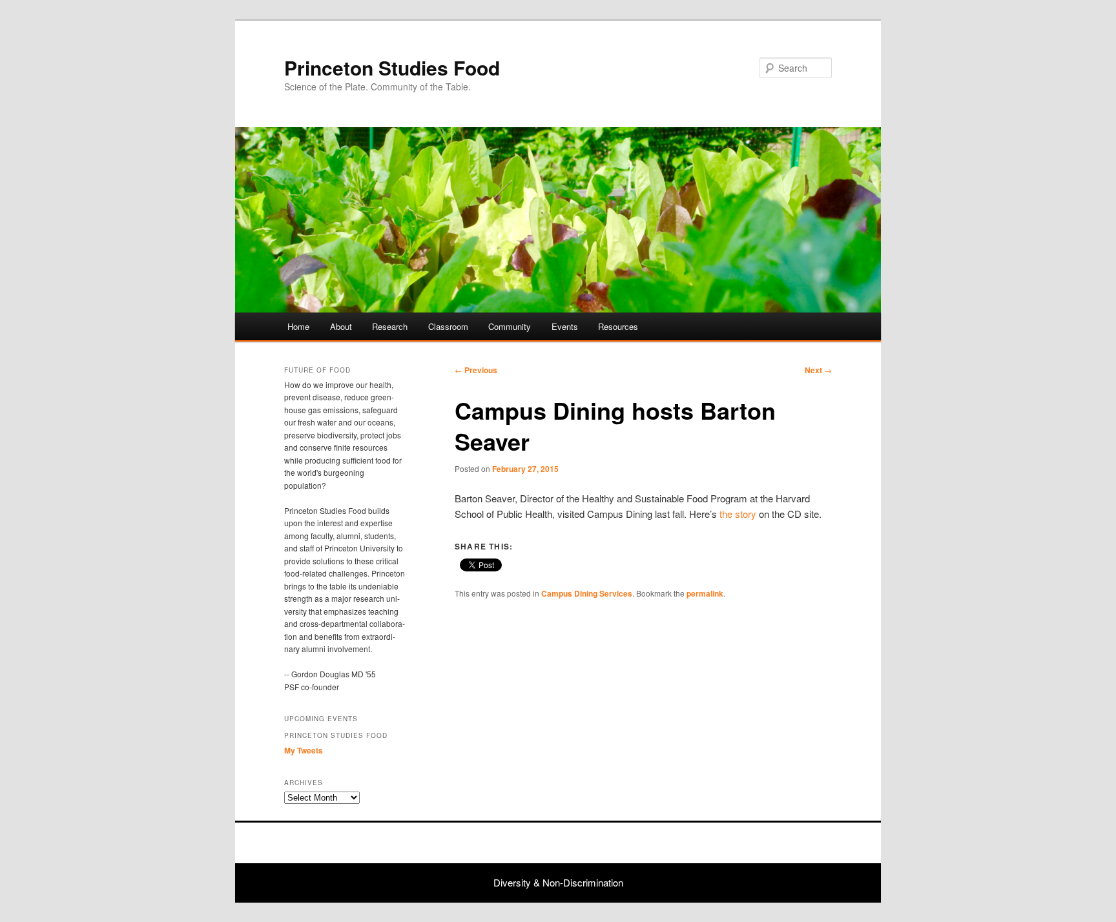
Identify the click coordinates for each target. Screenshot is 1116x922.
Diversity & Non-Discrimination (558, 882)
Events (565, 326)
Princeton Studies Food (392, 67)
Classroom (448, 326)
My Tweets (303, 750)
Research (390, 326)
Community (509, 326)
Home (298, 326)
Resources (618, 326)
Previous (476, 370)
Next (818, 370)
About (341, 326)
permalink (705, 593)
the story (737, 513)
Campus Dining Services (586, 593)
